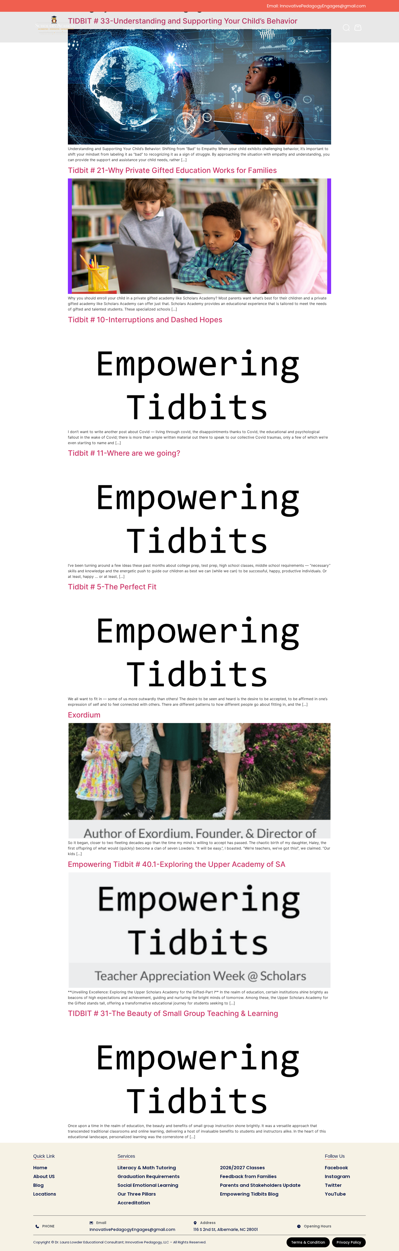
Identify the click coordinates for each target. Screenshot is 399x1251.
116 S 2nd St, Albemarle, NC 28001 (225, 1229)
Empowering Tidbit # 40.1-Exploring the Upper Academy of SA (176, 864)
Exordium (84, 714)
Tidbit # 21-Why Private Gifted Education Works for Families (172, 170)
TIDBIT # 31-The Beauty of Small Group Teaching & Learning (173, 1013)
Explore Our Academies (218, 28)
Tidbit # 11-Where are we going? (124, 453)
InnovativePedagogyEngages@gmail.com (132, 1229)
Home (129, 28)
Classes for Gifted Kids (163, 28)
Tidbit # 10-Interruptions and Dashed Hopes (145, 319)
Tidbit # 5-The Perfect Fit (112, 586)
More (256, 28)
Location (282, 28)
